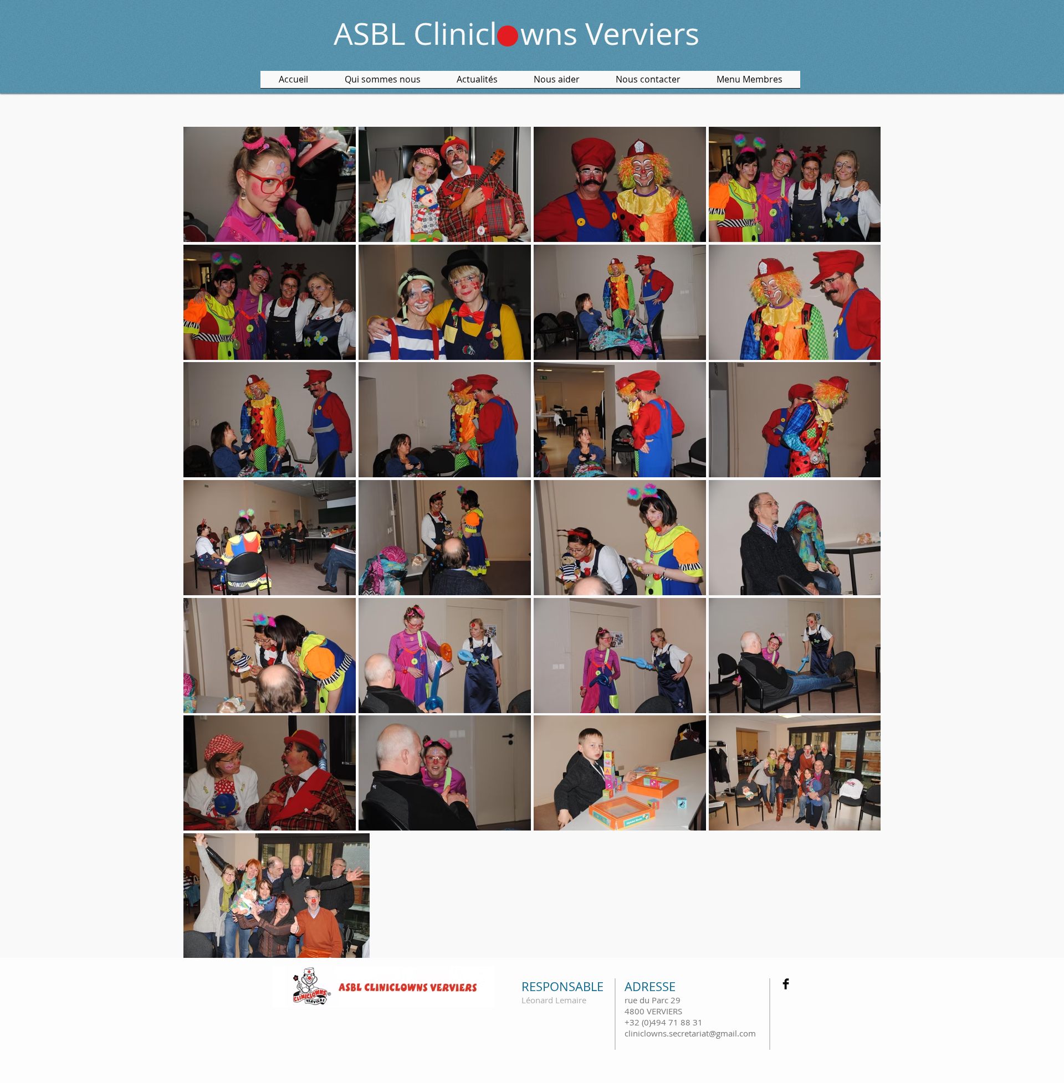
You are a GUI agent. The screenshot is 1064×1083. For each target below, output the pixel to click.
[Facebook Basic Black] (785, 983)
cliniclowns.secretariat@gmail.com (690, 1033)
